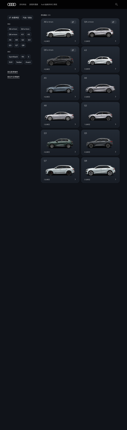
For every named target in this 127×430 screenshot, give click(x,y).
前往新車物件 (12, 72)
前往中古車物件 (13, 77)
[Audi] (11, 4)
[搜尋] (117, 4)
